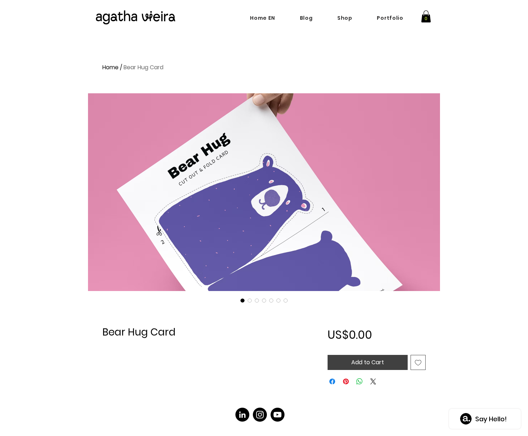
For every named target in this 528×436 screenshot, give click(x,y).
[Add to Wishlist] (418, 362)
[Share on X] (373, 381)
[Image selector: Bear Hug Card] (242, 300)
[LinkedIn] (242, 415)
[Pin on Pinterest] (346, 381)
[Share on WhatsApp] (359, 381)
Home (110, 67)
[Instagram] (260, 415)
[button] (426, 16)
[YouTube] (277, 415)
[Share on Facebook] (332, 381)
